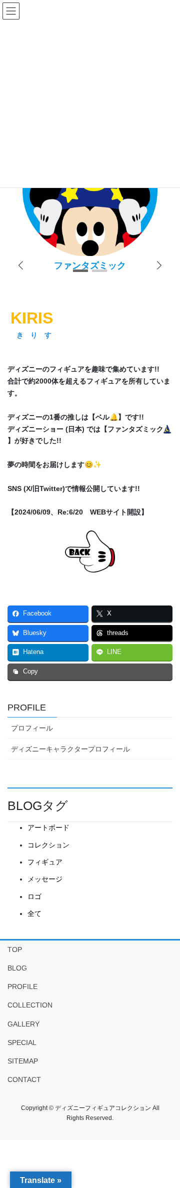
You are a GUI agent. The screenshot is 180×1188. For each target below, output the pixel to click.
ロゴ (35, 896)
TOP (15, 950)
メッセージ (45, 879)
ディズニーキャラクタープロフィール (70, 749)
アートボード (49, 828)
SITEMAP (23, 1061)
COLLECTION (30, 1005)
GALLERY (24, 1024)
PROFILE (27, 707)
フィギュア (45, 862)
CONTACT (24, 1080)
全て (35, 914)
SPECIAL (22, 1042)
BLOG (17, 968)
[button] (159, 266)
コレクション (49, 845)
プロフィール (32, 728)
